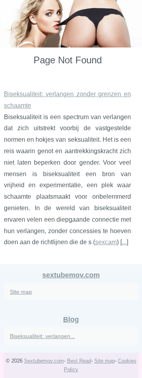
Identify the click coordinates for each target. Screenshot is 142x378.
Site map (21, 292)
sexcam (106, 242)
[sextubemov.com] (71, 23)
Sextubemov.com (44, 361)
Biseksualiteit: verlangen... (42, 336)
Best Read (79, 361)
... (124, 242)
